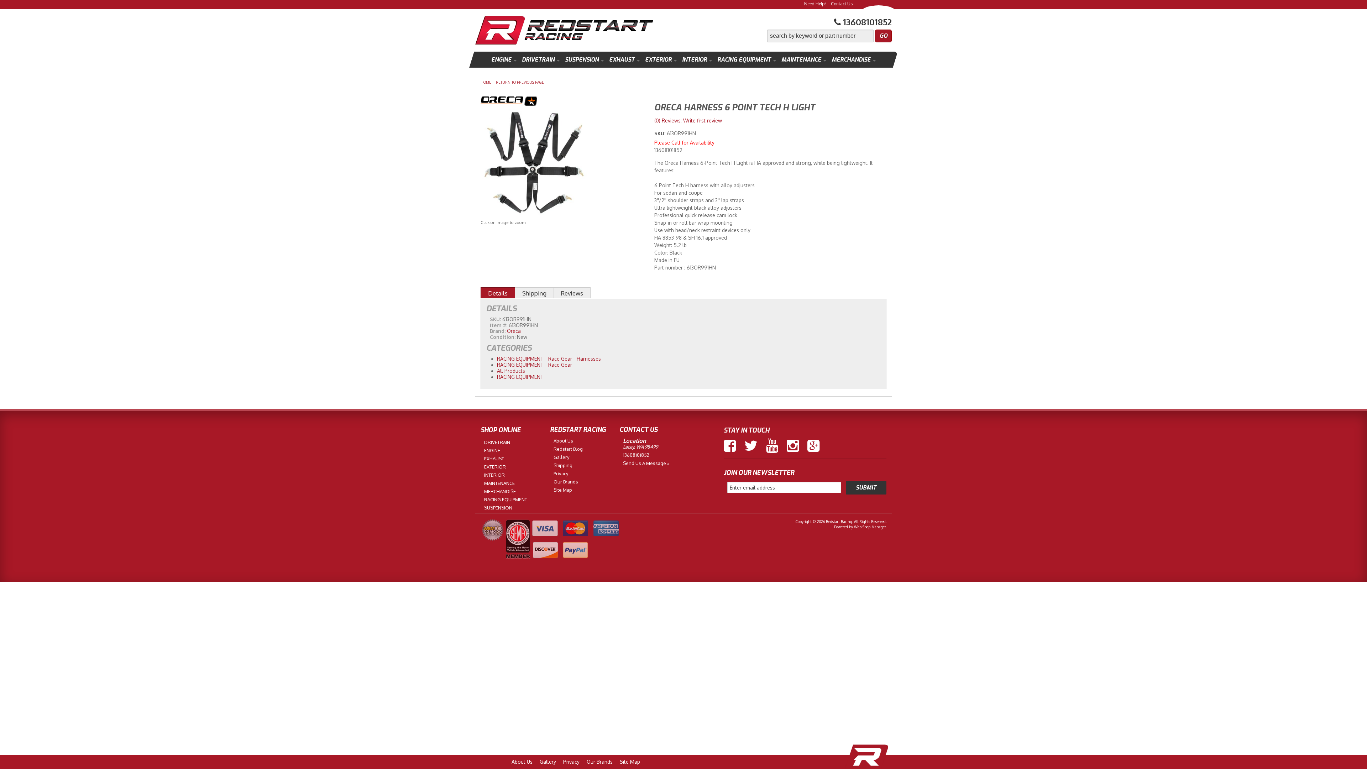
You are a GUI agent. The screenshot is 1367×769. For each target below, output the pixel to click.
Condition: (502, 337)
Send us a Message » (646, 463)
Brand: (498, 331)
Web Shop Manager (870, 527)
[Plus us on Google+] (813, 446)
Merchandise (851, 59)
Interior (694, 59)
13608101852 (636, 455)
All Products (511, 371)
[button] (829, 36)
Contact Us (842, 3)
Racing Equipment (744, 59)
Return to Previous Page (520, 82)
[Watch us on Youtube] (772, 446)
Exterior (658, 59)
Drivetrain (538, 59)
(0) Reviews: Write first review (688, 120)
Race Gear (560, 359)
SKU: (660, 133)
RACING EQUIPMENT (520, 359)
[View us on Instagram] (793, 446)
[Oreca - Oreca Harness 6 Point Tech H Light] (562, 102)
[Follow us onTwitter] (751, 446)
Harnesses (589, 359)
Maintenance (801, 59)
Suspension (582, 59)
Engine (501, 59)
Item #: (499, 325)
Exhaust (622, 59)
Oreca (514, 331)
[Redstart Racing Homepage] (564, 31)
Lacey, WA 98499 (640, 447)
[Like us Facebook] (730, 446)
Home (486, 82)
